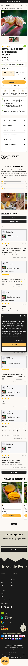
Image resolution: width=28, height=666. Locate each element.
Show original (19, 254)
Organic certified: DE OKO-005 (9, 614)
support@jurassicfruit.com (6, 599)
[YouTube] (8, 607)
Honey (2, 593)
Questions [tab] (13, 214)
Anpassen (13, 348)
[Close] (8, 656)
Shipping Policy (20, 645)
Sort (14, 226)
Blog (12, 585)
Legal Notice (13, 645)
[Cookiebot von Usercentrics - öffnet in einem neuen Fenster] (20, 316)
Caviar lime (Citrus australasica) (13, 236)
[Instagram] (5, 607)
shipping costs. (18, 60)
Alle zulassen (14, 344)
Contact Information (14, 649)
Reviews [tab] (5, 214)
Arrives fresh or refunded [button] (14, 94)
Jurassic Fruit (9, 652)
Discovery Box (4, 576)
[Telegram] (11, 607)
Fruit (6, 8)
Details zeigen (19, 340)
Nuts (2, 587)
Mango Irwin (5, 505)
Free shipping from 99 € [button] (5, 94)
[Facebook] (2, 607)
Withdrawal (21, 647)
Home (2, 8)
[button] (6, 46)
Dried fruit (3, 590)
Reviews (13, 579)
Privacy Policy (8, 645)
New (2, 596)
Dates (2, 585)
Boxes (2, 579)
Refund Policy (15, 647)
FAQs (12, 582)
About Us (13, 576)
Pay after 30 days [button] (23, 93)
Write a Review (17, 222)
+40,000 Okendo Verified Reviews (8, 618)
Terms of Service (8, 647)
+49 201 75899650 (4, 603)
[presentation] (12, 524)
